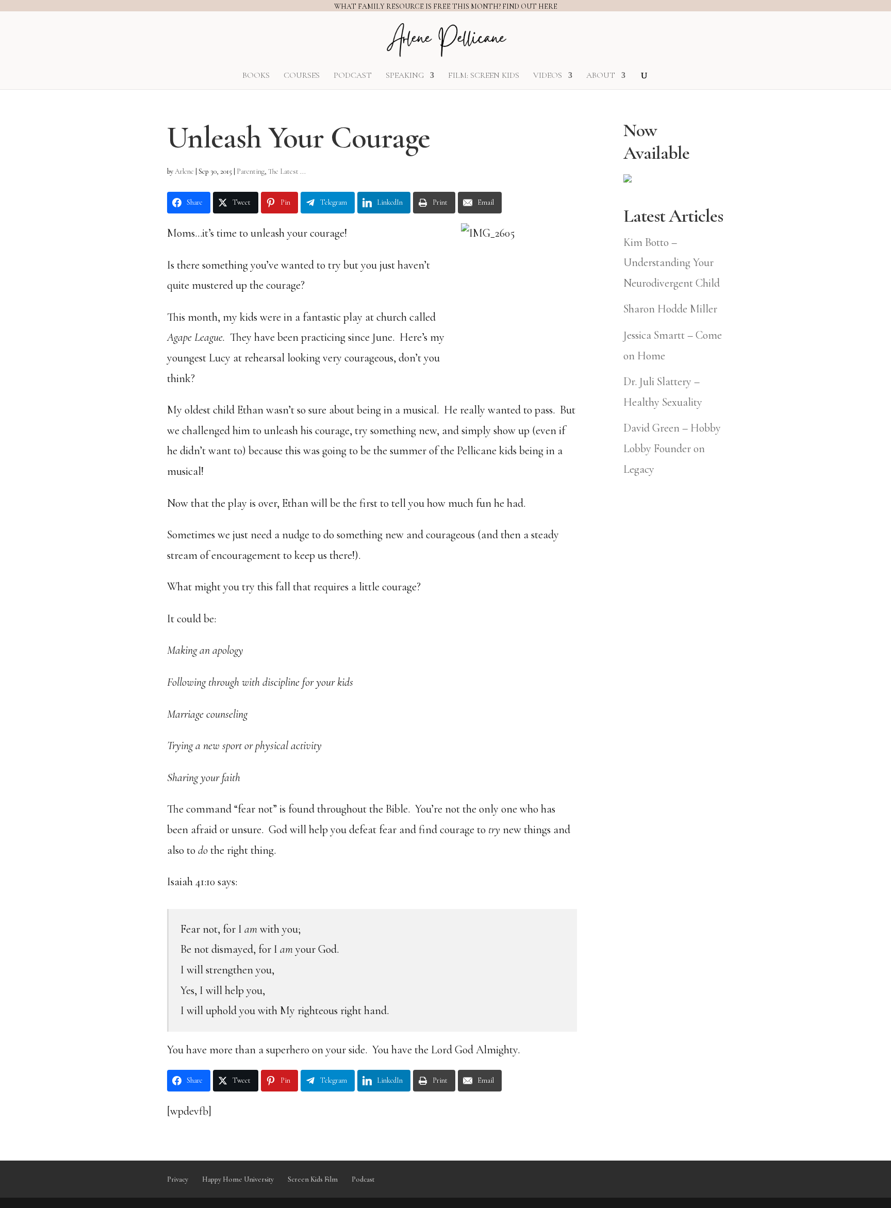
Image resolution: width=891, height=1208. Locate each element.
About (600, 76)
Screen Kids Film (313, 1179)
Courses (302, 76)
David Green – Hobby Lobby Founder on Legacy (672, 448)
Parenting (251, 171)
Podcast (353, 76)
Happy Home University (238, 1179)
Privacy (177, 1179)
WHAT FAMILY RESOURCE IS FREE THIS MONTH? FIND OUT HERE (445, 6)
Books (256, 76)
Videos (547, 76)
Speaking (405, 76)
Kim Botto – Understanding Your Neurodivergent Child (671, 263)
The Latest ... (287, 171)
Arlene (184, 171)
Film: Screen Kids (483, 76)
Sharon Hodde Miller (670, 309)
